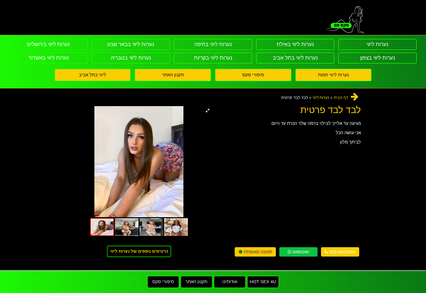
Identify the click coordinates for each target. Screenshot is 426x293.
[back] (354, 97)
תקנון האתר (173, 74)
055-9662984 (341, 251)
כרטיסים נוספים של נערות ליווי (139, 251)
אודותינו (229, 281)
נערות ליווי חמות (333, 74)
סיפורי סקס (253, 74)
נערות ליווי (321, 98)
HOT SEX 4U (263, 281)
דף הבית (341, 98)
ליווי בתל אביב (92, 74)
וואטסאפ (300, 251)
